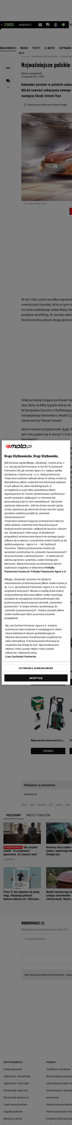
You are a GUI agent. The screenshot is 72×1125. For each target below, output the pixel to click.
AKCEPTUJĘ (35, 678)
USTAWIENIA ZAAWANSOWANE (36, 668)
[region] (36, 562)
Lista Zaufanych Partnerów (20, 656)
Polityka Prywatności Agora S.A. (48, 571)
